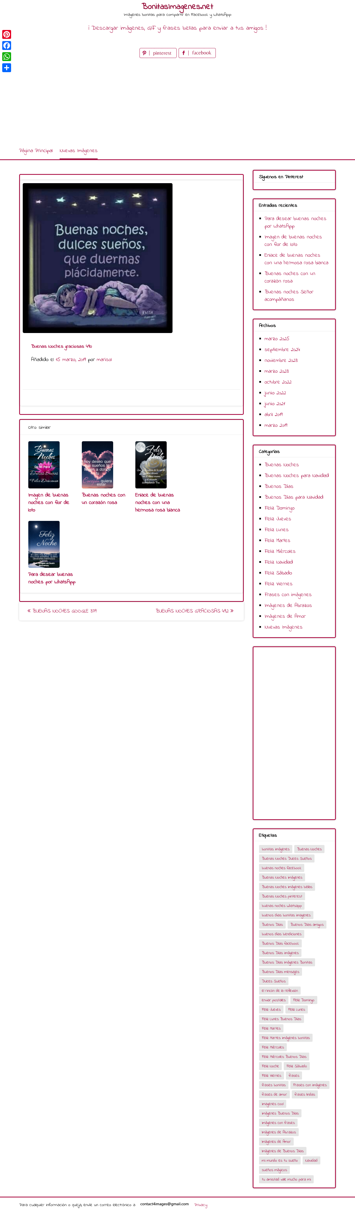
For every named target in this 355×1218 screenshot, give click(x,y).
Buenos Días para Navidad (294, 497)
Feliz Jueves (278, 519)
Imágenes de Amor (285, 616)
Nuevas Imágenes (79, 151)
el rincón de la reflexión (280, 991)
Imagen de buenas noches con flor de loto (48, 502)
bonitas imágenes (276, 849)
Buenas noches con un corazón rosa (103, 498)
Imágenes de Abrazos (288, 605)
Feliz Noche (270, 1066)
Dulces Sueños (274, 981)
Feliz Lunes (277, 530)
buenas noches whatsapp (282, 906)
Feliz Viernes (279, 584)
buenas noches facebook (281, 868)
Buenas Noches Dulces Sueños (287, 859)
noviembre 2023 (281, 360)
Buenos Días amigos (307, 925)
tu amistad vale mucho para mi (286, 1179)
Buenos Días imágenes (280, 953)
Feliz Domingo (280, 508)
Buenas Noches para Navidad (297, 476)
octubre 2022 (278, 382)
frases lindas (305, 1095)
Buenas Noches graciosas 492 (193, 611)
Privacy (200, 1205)
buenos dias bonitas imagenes (286, 915)
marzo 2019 (276, 425)
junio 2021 (275, 404)
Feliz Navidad (279, 562)
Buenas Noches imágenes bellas (287, 887)
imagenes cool (272, 1104)
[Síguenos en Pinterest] (159, 56)
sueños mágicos (274, 1170)
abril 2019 (274, 414)
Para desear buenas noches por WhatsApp (51, 578)
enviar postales (274, 1000)
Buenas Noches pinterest (282, 896)
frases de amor (274, 1095)
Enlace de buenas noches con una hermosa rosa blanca (157, 502)
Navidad (311, 1161)
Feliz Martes (277, 540)
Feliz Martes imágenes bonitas (286, 1038)
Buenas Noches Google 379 (64, 611)
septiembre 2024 (282, 350)
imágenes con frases (278, 1123)
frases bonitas (274, 1085)
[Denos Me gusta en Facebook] (197, 56)
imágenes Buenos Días (280, 1113)
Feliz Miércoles (280, 551)
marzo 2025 (277, 339)
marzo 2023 (277, 371)
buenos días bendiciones (281, 934)
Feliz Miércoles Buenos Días (284, 1057)
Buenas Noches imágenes (282, 878)
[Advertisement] (177, 101)
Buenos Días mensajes (280, 972)
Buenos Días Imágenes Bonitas (287, 962)
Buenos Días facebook (280, 944)
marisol (104, 360)
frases (294, 1076)
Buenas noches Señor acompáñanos (289, 295)
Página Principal (36, 151)
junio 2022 (275, 393)
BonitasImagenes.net (177, 7)
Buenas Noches (282, 465)
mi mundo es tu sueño (280, 1161)
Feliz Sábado (278, 573)
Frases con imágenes (288, 595)
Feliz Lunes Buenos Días (281, 1019)
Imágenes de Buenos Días (283, 1151)
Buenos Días (279, 486)
